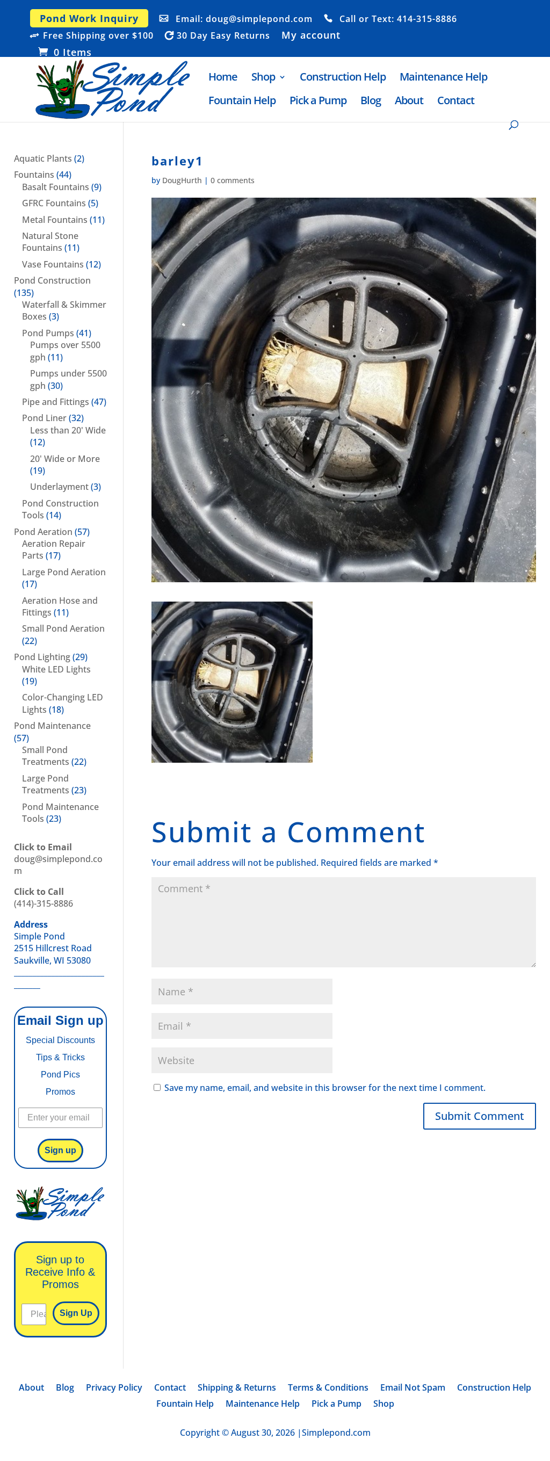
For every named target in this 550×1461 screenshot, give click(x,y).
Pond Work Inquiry (89, 18)
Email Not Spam (412, 1388)
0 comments (233, 180)
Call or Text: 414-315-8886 (398, 19)
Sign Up (76, 1313)
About (409, 102)
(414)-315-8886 (43, 897)
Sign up (60, 1150)
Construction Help (343, 78)
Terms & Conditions (328, 1388)
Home (222, 78)
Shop (263, 78)
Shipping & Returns (237, 1388)
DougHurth (182, 180)
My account (311, 35)
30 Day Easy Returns (223, 36)
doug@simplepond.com (58, 859)
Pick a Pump (318, 102)
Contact (455, 102)
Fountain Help (242, 102)
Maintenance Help (443, 78)
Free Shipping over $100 (98, 36)
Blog (370, 102)
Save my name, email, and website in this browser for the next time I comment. (325, 1088)
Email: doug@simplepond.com (244, 19)
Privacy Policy (114, 1388)
